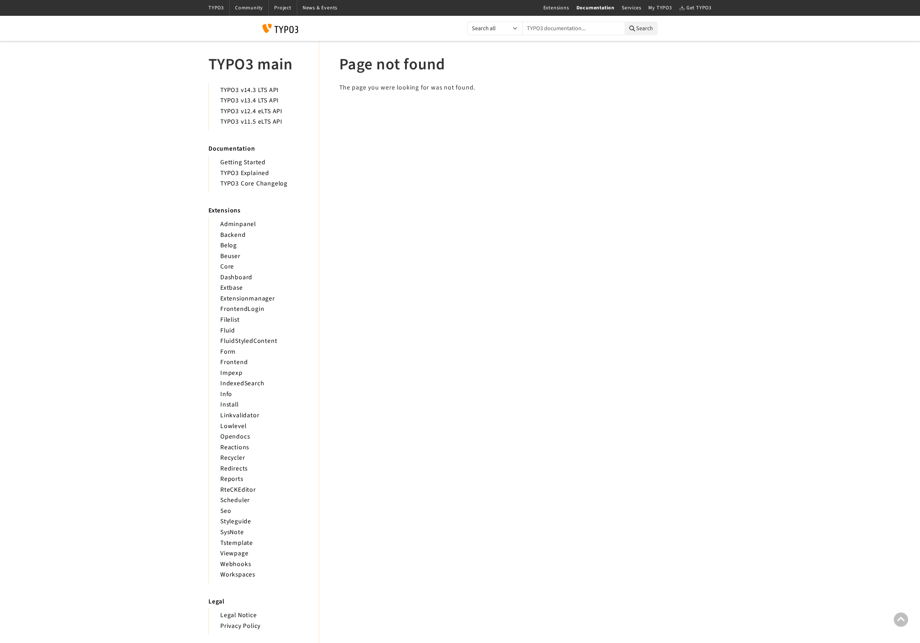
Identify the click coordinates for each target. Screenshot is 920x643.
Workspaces (237, 574)
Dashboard (236, 277)
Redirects (234, 468)
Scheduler (235, 500)
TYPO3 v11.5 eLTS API (251, 121)
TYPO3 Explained (244, 173)
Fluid (227, 330)
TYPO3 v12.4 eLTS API (251, 111)
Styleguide (235, 521)
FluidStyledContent (248, 340)
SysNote (232, 532)
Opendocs (235, 436)
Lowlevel (233, 426)
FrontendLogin (242, 308)
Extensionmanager (247, 298)
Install (229, 404)
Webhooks (235, 564)
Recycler (232, 457)
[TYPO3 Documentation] (280, 28)
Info (226, 394)
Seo (225, 510)
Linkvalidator (239, 415)
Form (228, 351)
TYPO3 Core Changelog (254, 183)
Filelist (229, 319)
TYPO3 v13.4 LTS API (249, 100)
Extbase (231, 287)
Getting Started (243, 162)
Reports (231, 478)
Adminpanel (238, 224)
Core (227, 266)
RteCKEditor (238, 489)
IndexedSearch (242, 383)
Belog (228, 245)
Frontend (234, 362)
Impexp (231, 372)
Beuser (230, 256)
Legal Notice (238, 615)
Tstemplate (236, 542)
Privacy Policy (240, 625)
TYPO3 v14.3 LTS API (249, 90)
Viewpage (234, 553)
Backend (233, 234)
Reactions (234, 447)
